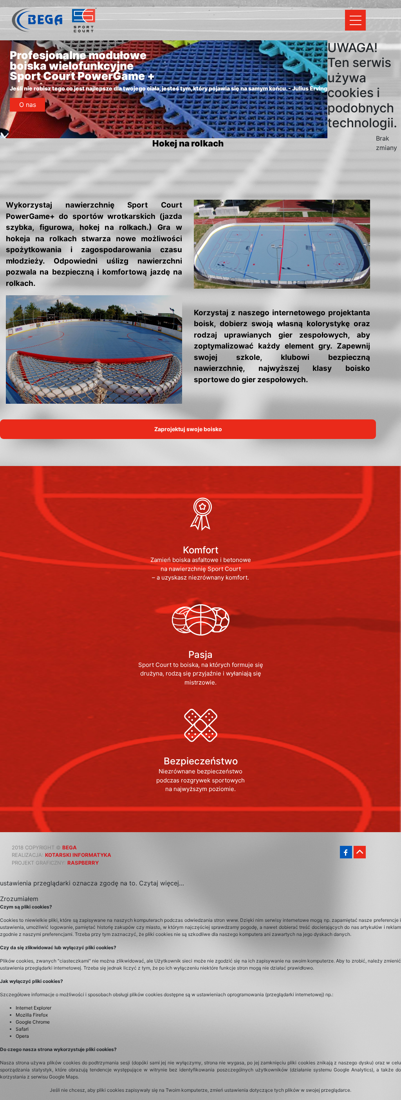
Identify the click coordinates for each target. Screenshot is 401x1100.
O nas (27, 104)
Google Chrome (33, 1022)
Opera (22, 1036)
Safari (22, 1029)
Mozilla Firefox (32, 1015)
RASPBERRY (83, 863)
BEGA (69, 847)
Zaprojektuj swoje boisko (188, 429)
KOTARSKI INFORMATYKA (78, 855)
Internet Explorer (33, 1008)
